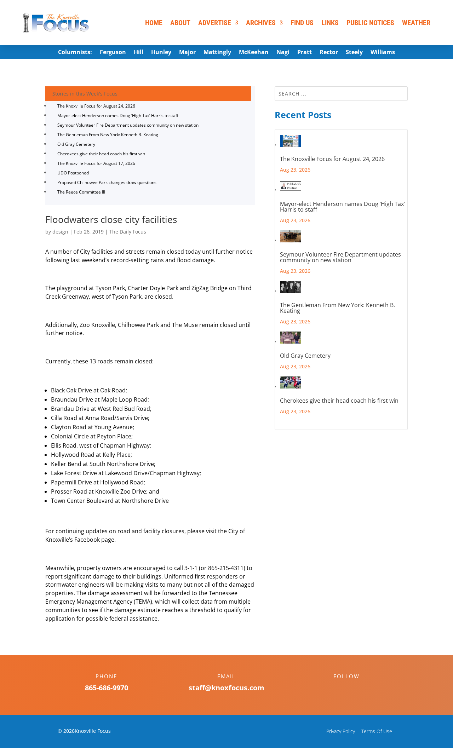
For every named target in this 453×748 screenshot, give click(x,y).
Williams (383, 53)
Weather (416, 22)
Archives (261, 22)
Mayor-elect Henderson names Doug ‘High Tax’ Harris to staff (117, 116)
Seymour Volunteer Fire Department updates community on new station (128, 125)
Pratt (304, 53)
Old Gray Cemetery (76, 144)
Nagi (282, 53)
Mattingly (217, 53)
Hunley (161, 53)
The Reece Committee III (81, 192)
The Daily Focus (127, 231)
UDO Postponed (73, 173)
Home (153, 22)
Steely (354, 53)
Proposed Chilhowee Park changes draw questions (106, 182)
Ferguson (113, 53)
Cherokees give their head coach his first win (101, 154)
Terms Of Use (376, 731)
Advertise (214, 22)
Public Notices (370, 22)
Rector (329, 53)
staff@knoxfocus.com (226, 687)
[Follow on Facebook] (339, 688)
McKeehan (254, 53)
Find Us (302, 22)
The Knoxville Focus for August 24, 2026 (96, 106)
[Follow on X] (353, 688)
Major (187, 53)
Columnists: (75, 53)
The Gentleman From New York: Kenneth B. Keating (107, 135)
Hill (138, 53)
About (180, 22)
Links (330, 22)
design (60, 231)
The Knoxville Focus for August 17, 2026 (96, 163)
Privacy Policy (340, 731)
